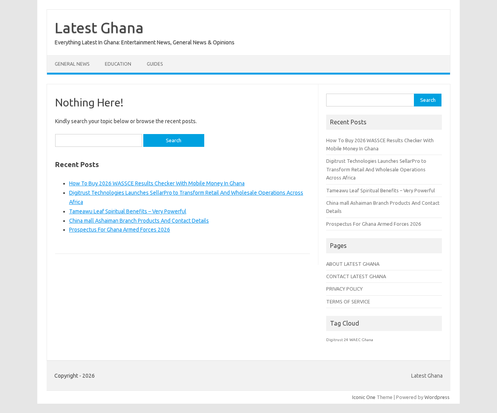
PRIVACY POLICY (344, 288)
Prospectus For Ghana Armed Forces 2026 (119, 230)
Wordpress (437, 397)
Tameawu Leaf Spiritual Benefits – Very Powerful (127, 211)
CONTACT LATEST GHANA (356, 276)
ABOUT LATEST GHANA (352, 264)
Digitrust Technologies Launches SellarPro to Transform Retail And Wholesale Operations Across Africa (376, 169)
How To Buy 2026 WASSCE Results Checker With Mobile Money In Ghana (157, 183)
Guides (155, 63)
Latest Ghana (99, 27)
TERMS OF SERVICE (348, 301)
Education (118, 63)
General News (72, 63)
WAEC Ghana (361, 340)
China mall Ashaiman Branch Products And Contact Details (139, 221)
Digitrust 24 (337, 340)
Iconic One (363, 397)
